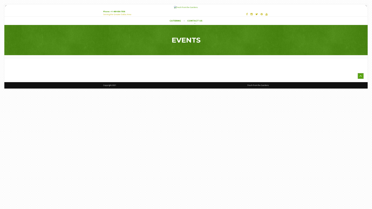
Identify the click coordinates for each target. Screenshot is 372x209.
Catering (175, 20)
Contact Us (194, 20)
